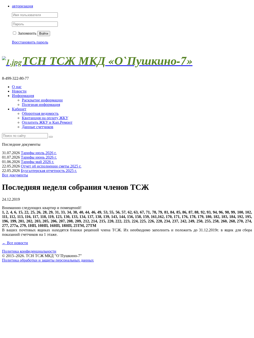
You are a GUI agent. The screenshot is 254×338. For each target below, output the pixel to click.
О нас (17, 87)
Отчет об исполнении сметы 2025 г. (51, 166)
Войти (43, 33)
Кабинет (19, 109)
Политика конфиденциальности (29, 251)
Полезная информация (41, 104)
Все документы (15, 175)
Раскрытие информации (42, 100)
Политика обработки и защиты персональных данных (48, 260)
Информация (23, 96)
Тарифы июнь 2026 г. (39, 157)
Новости (19, 91)
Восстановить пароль (30, 42)
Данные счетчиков (37, 127)
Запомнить (26, 33)
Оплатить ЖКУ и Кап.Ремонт (47, 122)
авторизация (22, 6)
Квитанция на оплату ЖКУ (45, 118)
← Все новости (15, 243)
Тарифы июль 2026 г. (39, 153)
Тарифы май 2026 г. (37, 162)
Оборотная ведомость (40, 113)
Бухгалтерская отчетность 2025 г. (49, 171)
